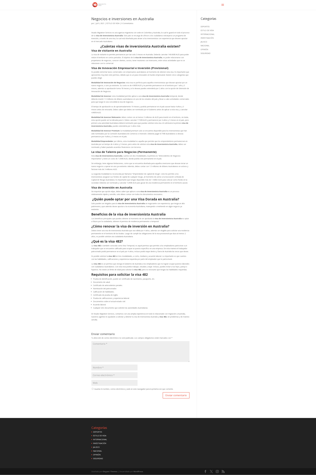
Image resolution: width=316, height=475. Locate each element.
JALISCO (204, 42)
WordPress (138, 471)
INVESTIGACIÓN (207, 38)
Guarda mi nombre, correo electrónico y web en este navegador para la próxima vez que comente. (133, 389)
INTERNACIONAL (208, 34)
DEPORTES (205, 26)
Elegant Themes (110, 471)
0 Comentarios (127, 23)
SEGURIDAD (205, 53)
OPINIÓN (204, 49)
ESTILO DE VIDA (112, 23)
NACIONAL (205, 45)
